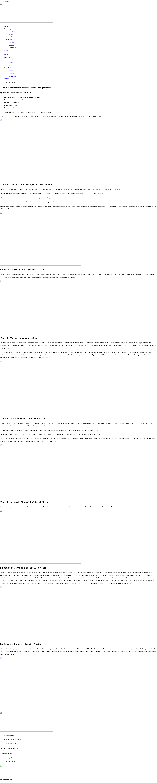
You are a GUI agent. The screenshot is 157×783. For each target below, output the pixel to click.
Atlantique (12, 31)
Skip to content (4, 1)
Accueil (6, 26)
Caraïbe (11, 34)
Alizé (10, 37)
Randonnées (12, 48)
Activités (11, 45)
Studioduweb (6, 780)
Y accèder (11, 42)
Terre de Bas (8, 39)
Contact (6, 50)
